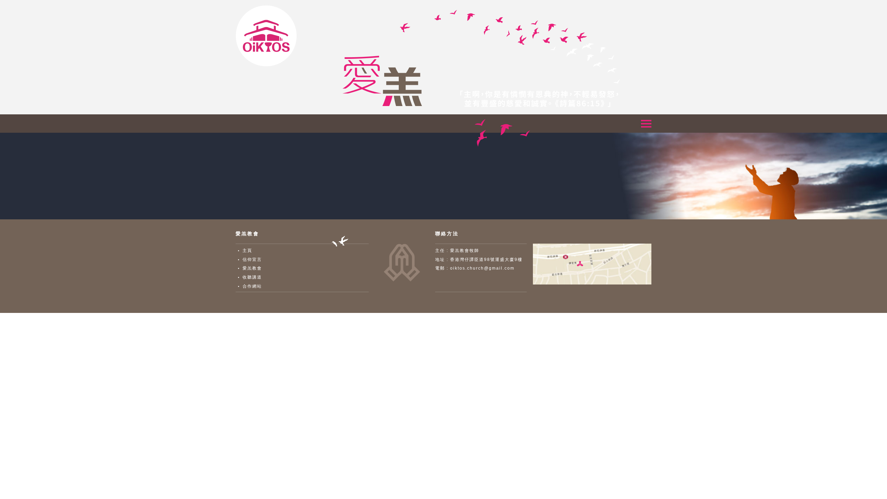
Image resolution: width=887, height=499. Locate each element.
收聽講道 (252, 277)
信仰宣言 (252, 259)
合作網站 (252, 286)
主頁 (247, 250)
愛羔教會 (252, 268)
